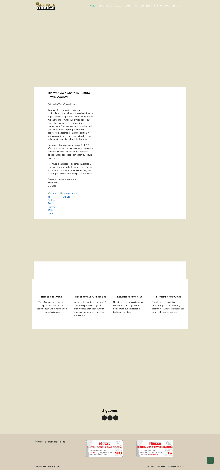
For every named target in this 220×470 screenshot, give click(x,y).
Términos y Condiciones (156, 466)
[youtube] (110, 417)
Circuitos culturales (109, 6)
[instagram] (115, 417)
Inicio (92, 6)
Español (176, 6)
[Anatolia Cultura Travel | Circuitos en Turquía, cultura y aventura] (45, 6)
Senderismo (131, 6)
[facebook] (104, 417)
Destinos (145, 6)
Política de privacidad (176, 466)
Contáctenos (161, 6)
